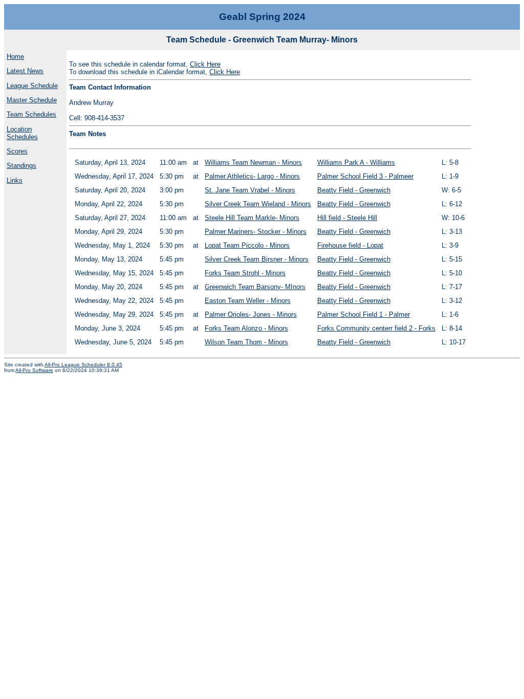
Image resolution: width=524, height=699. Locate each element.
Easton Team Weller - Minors (248, 300)
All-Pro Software (34, 370)
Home (15, 56)
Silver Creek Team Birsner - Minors (257, 259)
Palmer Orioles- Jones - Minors (251, 314)
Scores (17, 151)
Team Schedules (31, 114)
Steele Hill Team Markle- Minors (252, 218)
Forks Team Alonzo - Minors (246, 328)
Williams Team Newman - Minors (253, 162)
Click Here (205, 64)
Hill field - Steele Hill (347, 218)
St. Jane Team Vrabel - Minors (250, 190)
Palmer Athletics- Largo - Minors (252, 176)
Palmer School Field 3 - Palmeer (365, 176)
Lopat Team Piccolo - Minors (247, 245)
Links (15, 180)
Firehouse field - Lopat (350, 245)
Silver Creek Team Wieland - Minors (258, 204)
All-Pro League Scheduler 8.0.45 (83, 364)
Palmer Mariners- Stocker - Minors (256, 231)
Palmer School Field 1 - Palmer (363, 314)
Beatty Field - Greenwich (353, 190)
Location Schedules (22, 133)
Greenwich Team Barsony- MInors (255, 287)
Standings (21, 165)
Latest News (25, 71)
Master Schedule (32, 100)
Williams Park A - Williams (356, 162)
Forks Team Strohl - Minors (245, 273)
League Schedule (32, 86)
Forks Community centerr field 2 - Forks (376, 328)
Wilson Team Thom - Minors (246, 342)
